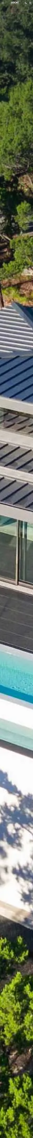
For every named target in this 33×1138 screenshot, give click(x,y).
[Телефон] (25, 3)
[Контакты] (30, 3)
